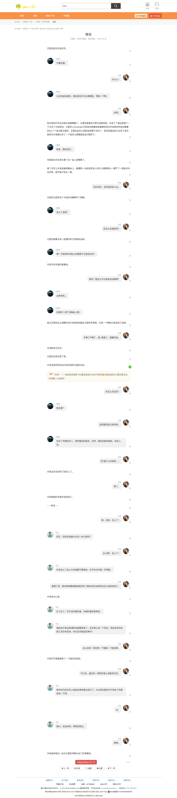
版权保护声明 (84, 788)
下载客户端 (59, 784)
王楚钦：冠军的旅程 (43, 22)
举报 (128, 762)
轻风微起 (91, 38)
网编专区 (127, 780)
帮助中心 (111, 780)
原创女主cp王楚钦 (53, 28)
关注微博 (72, 784)
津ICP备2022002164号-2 (49, 788)
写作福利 (142, 16)
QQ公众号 (103, 784)
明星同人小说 (27, 22)
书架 (147, 8)
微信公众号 (117, 784)
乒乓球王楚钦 (34, 28)
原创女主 (43, 28)
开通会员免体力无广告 (86, 762)
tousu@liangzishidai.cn (109, 788)
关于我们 (65, 780)
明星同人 (26, 28)
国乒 (61, 28)
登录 (157, 8)
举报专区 (96, 780)
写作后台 (156, 16)
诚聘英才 (49, 780)
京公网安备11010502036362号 (121, 791)
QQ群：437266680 (88, 784)
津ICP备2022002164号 (53, 791)
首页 (18, 22)
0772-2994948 (131, 788)
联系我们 (80, 780)
